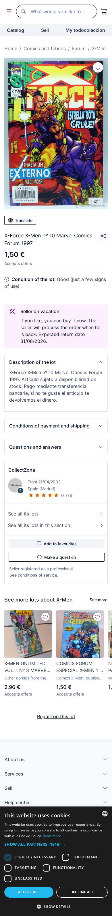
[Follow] (98, 67)
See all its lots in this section (39, 525)
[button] (56, 362)
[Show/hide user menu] (8, 11)
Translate (23, 220)
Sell (45, 30)
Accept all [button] (29, 892)
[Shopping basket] (104, 11)
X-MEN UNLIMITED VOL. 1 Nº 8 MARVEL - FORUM (26, 667)
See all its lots (23, 514)
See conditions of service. (33, 575)
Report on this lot (56, 716)
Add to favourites (60, 543)
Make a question (60, 557)
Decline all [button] (82, 892)
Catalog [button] (15, 30)
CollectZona (21, 470)
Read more (52, 835)
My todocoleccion (85, 30)
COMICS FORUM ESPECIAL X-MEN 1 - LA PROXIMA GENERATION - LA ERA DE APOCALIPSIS (78, 667)
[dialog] (56, 861)
